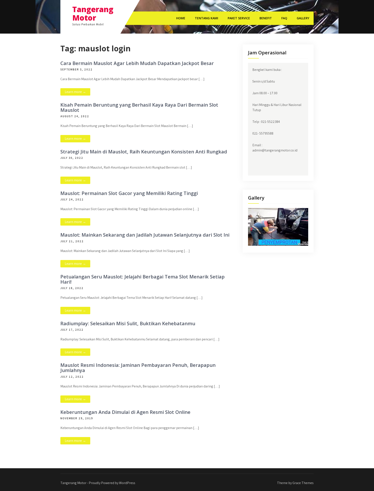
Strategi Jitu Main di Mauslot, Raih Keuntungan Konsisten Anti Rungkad (143, 151)
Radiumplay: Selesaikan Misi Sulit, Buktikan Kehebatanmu (127, 323)
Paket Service (239, 18)
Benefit (266, 18)
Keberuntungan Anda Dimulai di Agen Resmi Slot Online (125, 412)
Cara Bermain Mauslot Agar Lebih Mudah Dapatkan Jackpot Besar (137, 63)
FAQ (284, 18)
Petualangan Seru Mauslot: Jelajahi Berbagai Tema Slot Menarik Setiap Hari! (142, 279)
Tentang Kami (206, 18)
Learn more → (75, 91)
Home (180, 18)
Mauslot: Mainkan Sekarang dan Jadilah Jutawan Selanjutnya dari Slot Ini (144, 234)
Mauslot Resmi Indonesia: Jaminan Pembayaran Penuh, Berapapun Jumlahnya (138, 367)
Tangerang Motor (92, 13)
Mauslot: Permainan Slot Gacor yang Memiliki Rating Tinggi (129, 193)
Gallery (303, 18)
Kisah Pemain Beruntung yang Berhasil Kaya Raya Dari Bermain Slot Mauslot (139, 107)
